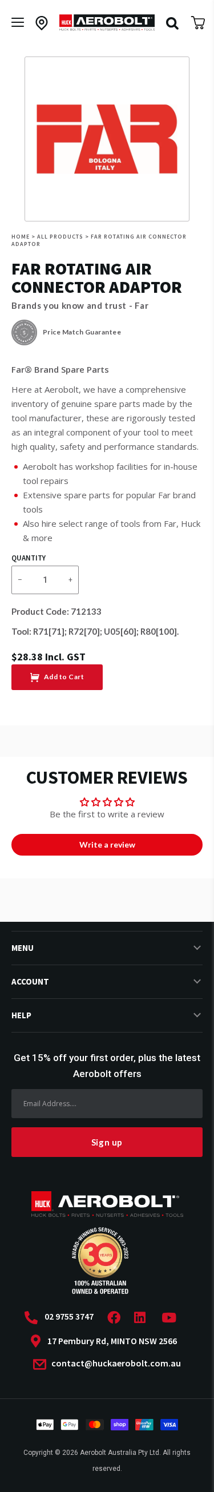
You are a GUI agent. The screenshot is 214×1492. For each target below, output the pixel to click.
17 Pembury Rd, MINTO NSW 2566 (112, 1341)
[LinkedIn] (143, 1317)
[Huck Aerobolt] (107, 22)
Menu (22, 947)
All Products (60, 236)
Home (20, 236)
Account (30, 981)
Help (21, 1015)
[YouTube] (172, 1317)
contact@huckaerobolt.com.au (115, 1363)
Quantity (28, 558)
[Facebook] (117, 1317)
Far (142, 305)
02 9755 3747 (69, 1316)
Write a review (107, 844)
